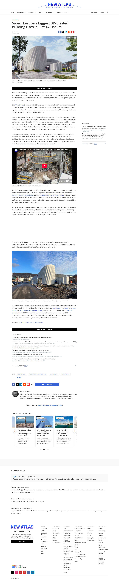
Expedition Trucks (68, 551)
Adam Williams (25, 391)
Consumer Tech (79, 533)
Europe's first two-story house (23, 195)
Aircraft (89, 528)
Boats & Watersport (67, 540)
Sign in (16, 476)
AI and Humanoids (79, 528)
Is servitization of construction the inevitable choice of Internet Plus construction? (31, 337)
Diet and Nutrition (103, 549)
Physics (100, 540)
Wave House (19, 105)
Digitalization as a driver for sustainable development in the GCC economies (30, 350)
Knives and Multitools (66, 554)
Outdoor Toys (67, 533)
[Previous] (14, 431)
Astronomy (101, 533)
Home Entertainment (80, 542)
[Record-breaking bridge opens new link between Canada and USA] (44, 422)
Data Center (65, 374)
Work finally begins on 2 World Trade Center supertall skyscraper (24, 432)
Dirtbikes (66, 548)
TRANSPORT (49, 12)
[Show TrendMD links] (76, 365)
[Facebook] (59, 32)
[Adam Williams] (15, 394)
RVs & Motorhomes (67, 562)
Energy (54, 530)
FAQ (42, 553)
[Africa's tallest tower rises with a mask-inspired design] (64, 422)
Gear (65, 528)
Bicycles (89, 533)
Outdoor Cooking (68, 557)
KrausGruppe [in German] (34, 323)
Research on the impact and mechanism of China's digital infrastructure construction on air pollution (94, 127)
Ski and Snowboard (67, 566)
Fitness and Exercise (102, 552)
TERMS (43, 544)
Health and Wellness (101, 562)
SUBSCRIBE (94, 12)
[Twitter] (63, 32)
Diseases (101, 556)
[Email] (75, 32)
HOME (12, 12)
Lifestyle (77, 545)
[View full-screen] (75, 38)
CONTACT (44, 548)
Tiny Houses (67, 535)
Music (76, 547)
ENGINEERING (20, 12)
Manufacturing (56, 533)
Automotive (90, 530)
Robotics (55, 540)
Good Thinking (78, 538)
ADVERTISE (44, 541)
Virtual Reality (78, 559)
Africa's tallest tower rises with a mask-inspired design (63, 432)
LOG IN (102, 12)
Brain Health (102, 547)
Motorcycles (90, 538)
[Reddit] (69, 32)
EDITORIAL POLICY (44, 533)
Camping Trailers (68, 546)
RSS (42, 551)
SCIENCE (101, 528)
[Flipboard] (72, 32)
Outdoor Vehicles (68, 530)
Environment (102, 538)
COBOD (21, 323)
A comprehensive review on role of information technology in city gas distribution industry (33, 359)
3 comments (48, 384)
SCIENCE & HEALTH (62, 12)
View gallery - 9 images (44, 88)
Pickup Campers (68, 559)
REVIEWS (43, 539)
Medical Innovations (102, 558)
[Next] (74, 431)
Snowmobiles (67, 570)
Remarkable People (80, 554)
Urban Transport (91, 540)
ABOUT (43, 530)
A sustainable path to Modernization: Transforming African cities (27, 354)
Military (54, 538)
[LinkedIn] (66, 32)
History (77, 540)
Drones (77, 535)
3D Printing (53, 374)
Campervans (67, 544)
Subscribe (22, 541)
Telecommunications (80, 556)
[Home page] (59, 5)
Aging (100, 545)
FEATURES (44, 537)
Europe (19, 377)
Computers (78, 530)
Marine (89, 535)
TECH (39, 12)
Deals (76, 561)
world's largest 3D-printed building (52, 195)
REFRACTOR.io (103, 526)
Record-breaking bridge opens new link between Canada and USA (43, 432)
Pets (76, 549)
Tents (65, 572)
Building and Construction (38, 374)
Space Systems (56, 542)
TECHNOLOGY (78, 526)
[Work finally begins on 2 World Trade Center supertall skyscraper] (25, 422)
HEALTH (101, 542)
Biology (101, 535)
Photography (78, 552)
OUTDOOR (31, 12)
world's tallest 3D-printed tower (31, 310)
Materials (55, 535)
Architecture (21, 374)
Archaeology (102, 530)
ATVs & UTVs (67, 538)
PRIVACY (43, 546)
